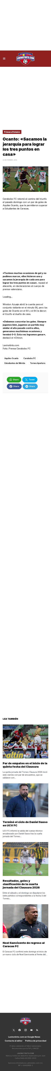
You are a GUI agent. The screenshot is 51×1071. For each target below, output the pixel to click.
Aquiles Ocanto (11, 358)
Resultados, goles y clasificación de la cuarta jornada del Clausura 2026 (21, 884)
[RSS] (37, 1030)
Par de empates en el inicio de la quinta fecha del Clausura (25, 765)
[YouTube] (31, 1030)
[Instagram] (25, 1030)
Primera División (12, 132)
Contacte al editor (13, 1041)
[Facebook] (19, 1030)
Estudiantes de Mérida (14, 363)
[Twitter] (14, 1030)
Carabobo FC (29, 358)
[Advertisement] (25, 25)
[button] (4, 58)
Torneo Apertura (37, 363)
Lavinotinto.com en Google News (24, 1037)
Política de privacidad (35, 1041)
